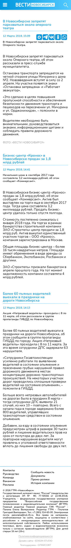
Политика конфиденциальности (36, 536)
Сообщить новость (42, 472)
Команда (8, 477)
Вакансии (9, 481)
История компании (42, 483)
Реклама (8, 485)
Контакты (9, 470)
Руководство (11, 474)
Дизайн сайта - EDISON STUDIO (35, 540)
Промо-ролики (40, 479)
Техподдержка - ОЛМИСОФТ (35, 545)
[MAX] (39, 37)
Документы (38, 476)
